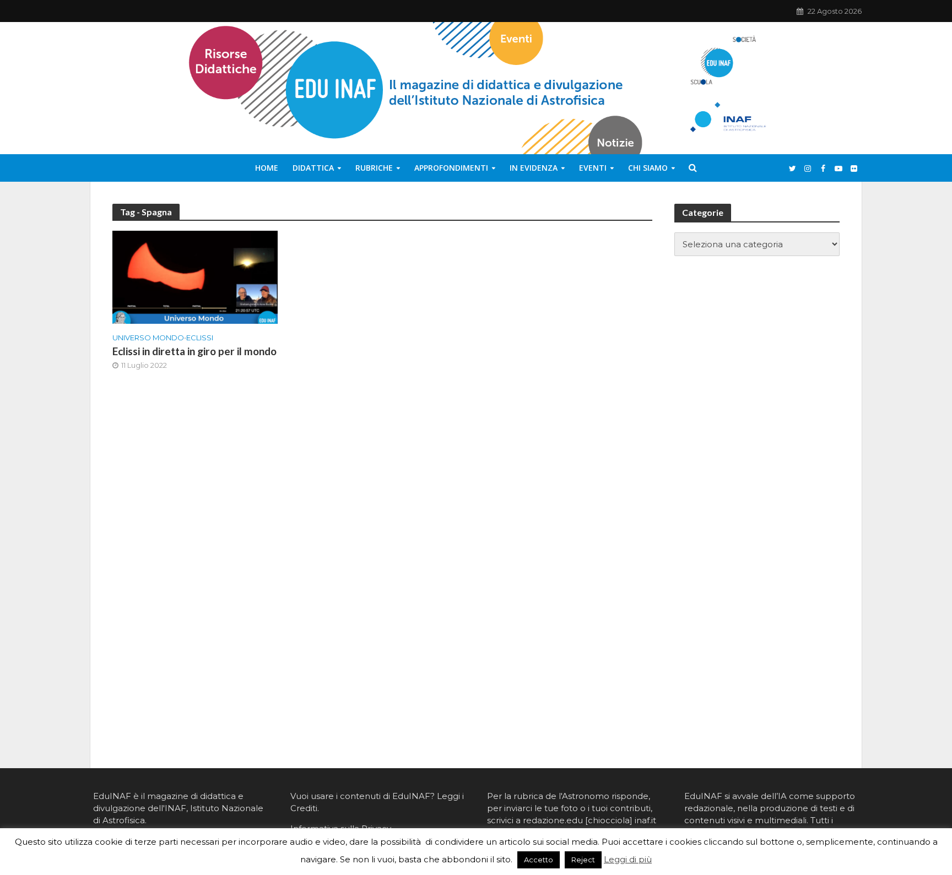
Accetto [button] (538, 859)
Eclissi (199, 337)
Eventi (593, 167)
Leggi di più (628, 859)
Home (266, 167)
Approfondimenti (451, 167)
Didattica (313, 167)
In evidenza (534, 167)
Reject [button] (583, 859)
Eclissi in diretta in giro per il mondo (194, 351)
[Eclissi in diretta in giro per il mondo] (195, 276)
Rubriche (374, 167)
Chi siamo (648, 167)
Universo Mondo (148, 337)
